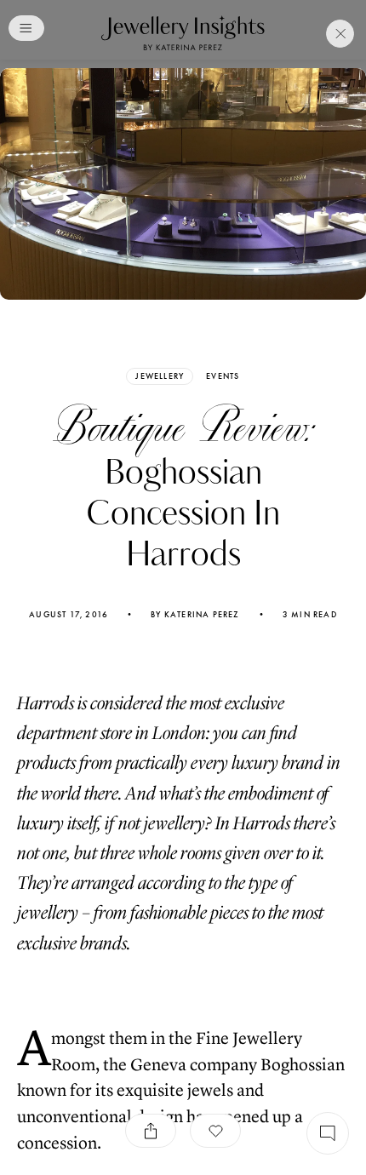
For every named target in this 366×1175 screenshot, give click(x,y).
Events (222, 376)
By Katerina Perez (195, 615)
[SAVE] (215, 1131)
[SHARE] (150, 1131)
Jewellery (159, 375)
